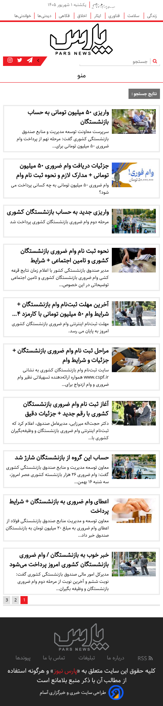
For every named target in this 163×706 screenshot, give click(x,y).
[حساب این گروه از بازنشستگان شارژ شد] (134, 466)
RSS (143, 658)
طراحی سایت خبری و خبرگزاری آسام (73, 692)
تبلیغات (86, 658)
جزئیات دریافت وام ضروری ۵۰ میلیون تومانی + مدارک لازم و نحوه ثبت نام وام (62, 170)
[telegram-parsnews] (29, 60)
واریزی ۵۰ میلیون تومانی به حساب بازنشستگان (68, 117)
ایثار (98, 16)
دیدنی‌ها (45, 16)
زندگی (152, 16)
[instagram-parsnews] (10, 60)
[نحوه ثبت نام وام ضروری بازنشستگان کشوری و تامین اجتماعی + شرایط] (134, 260)
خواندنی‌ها (22, 16)
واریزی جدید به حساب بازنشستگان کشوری (58, 212)
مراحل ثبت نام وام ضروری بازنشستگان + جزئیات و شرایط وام (61, 355)
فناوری (114, 16)
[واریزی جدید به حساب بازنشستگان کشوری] (134, 221)
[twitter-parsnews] (19, 60)
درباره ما (115, 658)
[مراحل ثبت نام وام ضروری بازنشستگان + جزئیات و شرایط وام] (134, 360)
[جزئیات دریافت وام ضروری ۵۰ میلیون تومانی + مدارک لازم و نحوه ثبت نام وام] (134, 175)
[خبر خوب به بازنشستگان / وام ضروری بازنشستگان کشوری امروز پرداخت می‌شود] (134, 564)
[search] (156, 61)
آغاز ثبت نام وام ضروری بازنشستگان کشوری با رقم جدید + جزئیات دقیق (66, 408)
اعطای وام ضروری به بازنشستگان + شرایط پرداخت (59, 506)
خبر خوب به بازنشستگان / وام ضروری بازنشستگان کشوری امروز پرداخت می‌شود (59, 559)
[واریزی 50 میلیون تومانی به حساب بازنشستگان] (134, 121)
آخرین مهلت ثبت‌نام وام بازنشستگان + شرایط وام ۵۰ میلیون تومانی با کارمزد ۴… (60, 309)
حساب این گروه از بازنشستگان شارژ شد (62, 457)
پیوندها (23, 658)
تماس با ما (54, 658)
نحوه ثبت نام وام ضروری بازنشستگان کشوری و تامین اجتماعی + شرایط (64, 255)
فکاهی (65, 16)
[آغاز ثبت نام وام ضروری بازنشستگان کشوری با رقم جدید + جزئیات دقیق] (134, 413)
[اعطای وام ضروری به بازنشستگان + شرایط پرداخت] (134, 510)
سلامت (134, 16)
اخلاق (82, 16)
